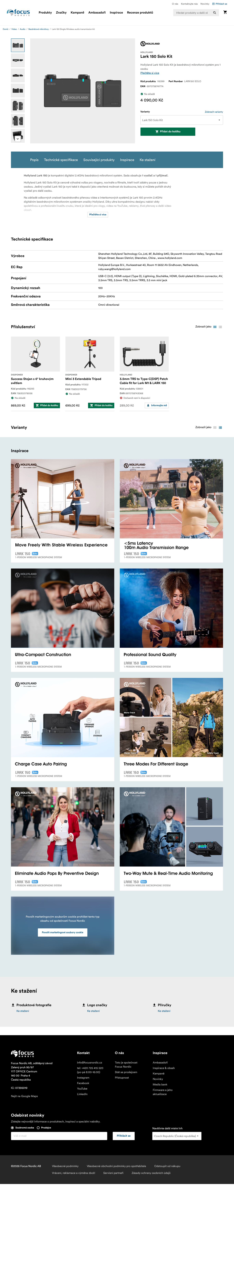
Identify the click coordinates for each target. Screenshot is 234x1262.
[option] (18, 45)
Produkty (45, 12)
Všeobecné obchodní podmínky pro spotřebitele (116, 1166)
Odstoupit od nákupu (167, 1166)
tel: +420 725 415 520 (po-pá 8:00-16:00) (90, 1070)
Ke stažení (22, 1011)
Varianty (145, 112)
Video (14, 29)
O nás (175, 3)
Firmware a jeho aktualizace (163, 1092)
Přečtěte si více (149, 73)
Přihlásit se (221, 3)
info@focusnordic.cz (89, 1062)
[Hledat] (214, 12)
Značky (61, 12)
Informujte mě (159, 405)
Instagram (83, 1077)
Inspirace (116, 12)
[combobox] (196, 12)
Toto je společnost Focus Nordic (126, 1064)
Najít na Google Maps (24, 1096)
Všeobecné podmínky (65, 1166)
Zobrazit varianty (214, 111)
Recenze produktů (140, 12)
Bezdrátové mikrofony (38, 29)
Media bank (160, 1084)
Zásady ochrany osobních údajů (151, 1173)
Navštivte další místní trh (167, 1128)
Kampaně (77, 12)
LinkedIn (82, 1094)
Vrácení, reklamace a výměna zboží (73, 1173)
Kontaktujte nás (189, 3)
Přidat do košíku (170, 131)
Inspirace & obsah (164, 1068)
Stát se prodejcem (126, 1072)
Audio (22, 29)
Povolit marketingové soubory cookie (62, 932)
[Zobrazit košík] (225, 12)
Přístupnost (122, 1077)
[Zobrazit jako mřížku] (215, 327)
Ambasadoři (97, 12)
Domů (5, 29)
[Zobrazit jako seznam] (220, 327)
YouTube (82, 1088)
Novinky (204, 3)
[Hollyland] (150, 43)
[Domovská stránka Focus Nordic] (18, 12)
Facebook (83, 1083)
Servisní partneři (113, 1173)
